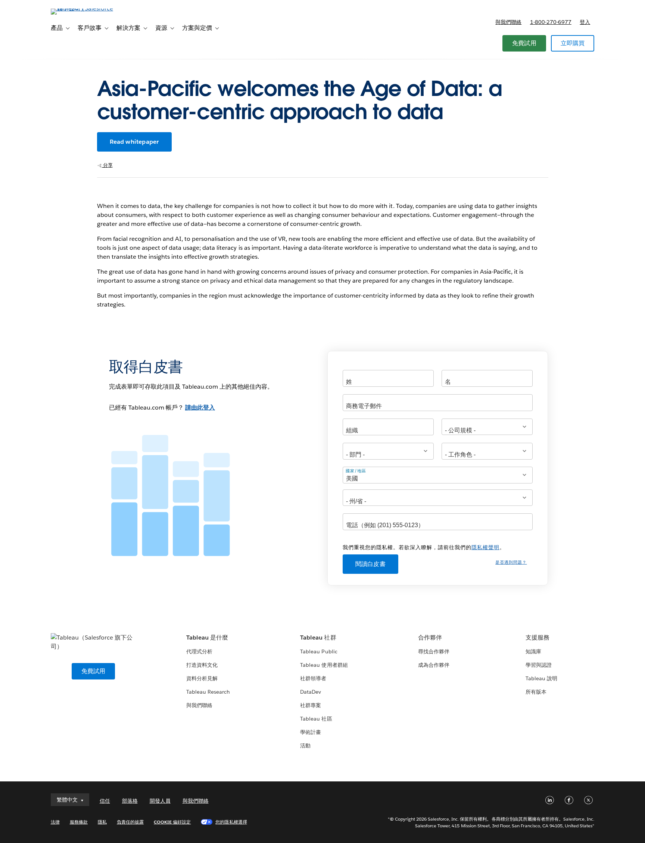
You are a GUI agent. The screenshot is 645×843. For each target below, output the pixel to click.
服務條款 (79, 822)
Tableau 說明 (541, 678)
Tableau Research (208, 691)
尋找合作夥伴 (433, 651)
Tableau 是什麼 (207, 637)
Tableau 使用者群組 (324, 665)
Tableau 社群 (318, 637)
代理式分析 (199, 651)
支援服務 (537, 637)
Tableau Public (318, 651)
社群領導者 (313, 678)
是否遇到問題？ (511, 562)
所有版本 (536, 691)
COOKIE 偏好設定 (172, 822)
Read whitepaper (134, 142)
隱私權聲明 (485, 547)
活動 (305, 745)
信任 (105, 800)
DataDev (310, 691)
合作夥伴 (430, 637)
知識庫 (533, 651)
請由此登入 (200, 407)
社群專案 (310, 705)
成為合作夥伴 (433, 665)
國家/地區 (356, 470)
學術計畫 (310, 732)
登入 (585, 22)
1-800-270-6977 (550, 22)
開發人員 (160, 800)
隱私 (102, 822)
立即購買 (573, 43)
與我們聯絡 (508, 22)
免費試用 (524, 43)
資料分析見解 (202, 678)
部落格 (130, 800)
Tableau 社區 (316, 718)
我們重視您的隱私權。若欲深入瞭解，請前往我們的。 (424, 547)
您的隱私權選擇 (231, 822)
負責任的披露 (130, 822)
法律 (55, 822)
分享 (107, 165)
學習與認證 (539, 665)
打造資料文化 (202, 665)
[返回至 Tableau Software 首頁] (82, 8)
